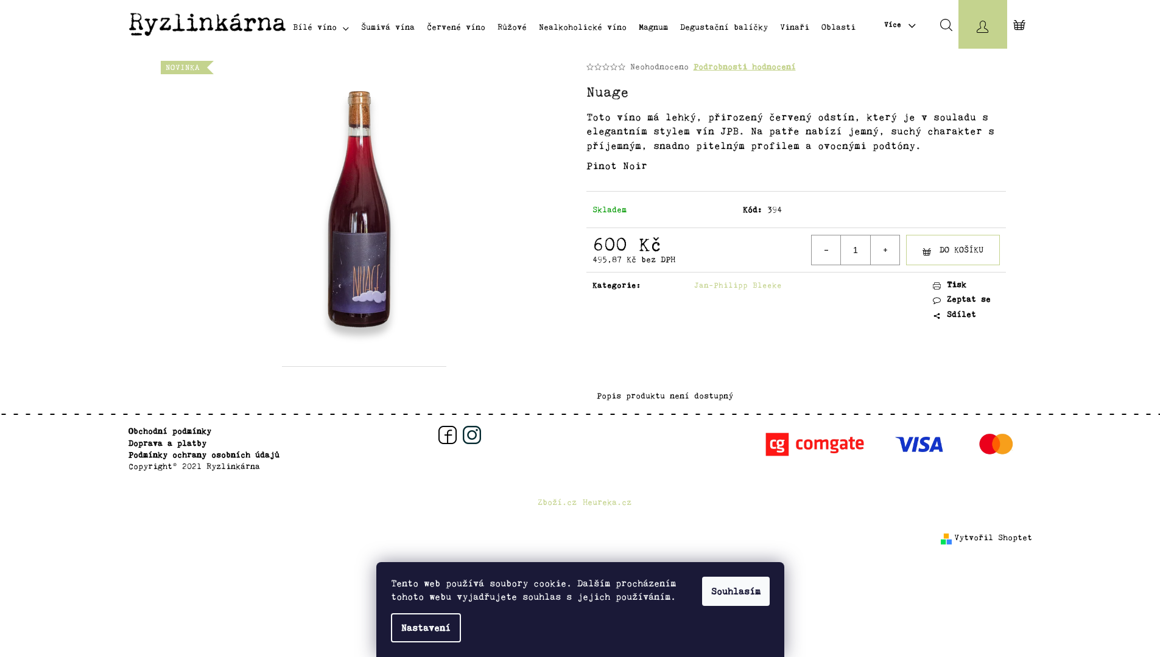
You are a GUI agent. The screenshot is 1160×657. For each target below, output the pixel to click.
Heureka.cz (607, 502)
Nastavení (426, 627)
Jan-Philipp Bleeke (738, 285)
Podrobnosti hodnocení (745, 66)
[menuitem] (321, 27)
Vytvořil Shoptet (993, 537)
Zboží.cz (557, 502)
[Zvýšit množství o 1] (884, 250)
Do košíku (961, 249)
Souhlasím (736, 591)
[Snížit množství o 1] (826, 250)
